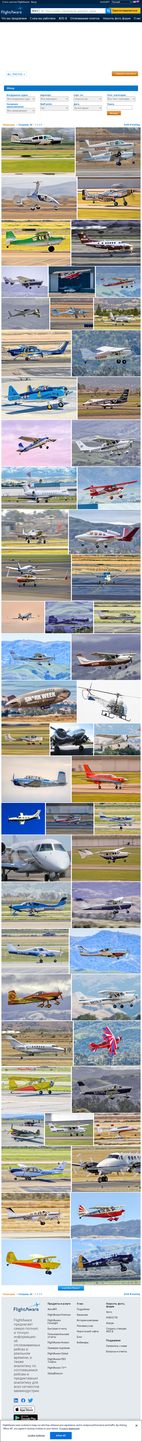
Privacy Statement (69, 1428)
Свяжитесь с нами (116, 1346)
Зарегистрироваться (124, 10)
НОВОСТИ (111, 1317)
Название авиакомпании (15, 105)
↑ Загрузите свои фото (125, 74)
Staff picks (46, 104)
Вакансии (82, 1314)
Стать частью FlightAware (15, 2)
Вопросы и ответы (116, 1351)
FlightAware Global (58, 1353)
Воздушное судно (17, 95)
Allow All (61, 1435)
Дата (76, 104)
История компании (87, 1320)
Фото (109, 1312)
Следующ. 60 (25, 125)
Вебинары (82, 1342)
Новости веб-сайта (88, 1331)
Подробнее (83, 1309)
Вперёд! (114, 113)
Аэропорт (45, 95)
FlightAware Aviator (58, 1342)
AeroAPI (52, 1309)
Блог (79, 1337)
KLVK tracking (132, 125)
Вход (33, 2)
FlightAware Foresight (54, 1321)
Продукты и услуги (59, 1303)
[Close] (136, 1425)
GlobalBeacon (55, 1373)
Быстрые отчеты (57, 1328)
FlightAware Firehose (59, 1314)
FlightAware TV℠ (57, 1367)
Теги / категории (116, 95)
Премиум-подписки (59, 1348)
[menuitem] (14, 18)
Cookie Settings (36, 1435)
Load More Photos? (71, 1288)
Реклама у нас (85, 1325)
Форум (110, 1323)
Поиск (110, 104)
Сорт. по (78, 95)
